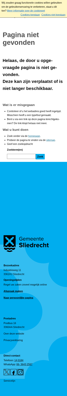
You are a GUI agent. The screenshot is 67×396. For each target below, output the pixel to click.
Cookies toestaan (30, 14)
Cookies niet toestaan (53, 14)
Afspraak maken (13, 291)
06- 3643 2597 (24, 364)
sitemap (50, 140)
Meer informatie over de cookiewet (26, 10)
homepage (34, 136)
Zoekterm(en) (15, 149)
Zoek (40, 156)
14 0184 (18, 360)
